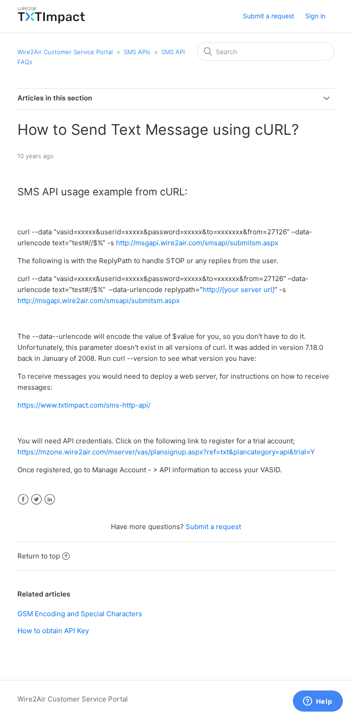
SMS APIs (137, 51)
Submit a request (268, 16)
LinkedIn (49, 499)
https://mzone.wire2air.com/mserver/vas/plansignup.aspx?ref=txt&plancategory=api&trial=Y (166, 451)
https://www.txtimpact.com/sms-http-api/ (83, 405)
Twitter (36, 499)
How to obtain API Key (53, 630)
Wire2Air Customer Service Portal (65, 51)
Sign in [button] (315, 16)
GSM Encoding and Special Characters (79, 613)
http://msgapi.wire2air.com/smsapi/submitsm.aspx (197, 242)
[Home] (51, 21)
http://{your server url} (239, 289)
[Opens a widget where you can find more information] (317, 701)
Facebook (23, 499)
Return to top (38, 556)
